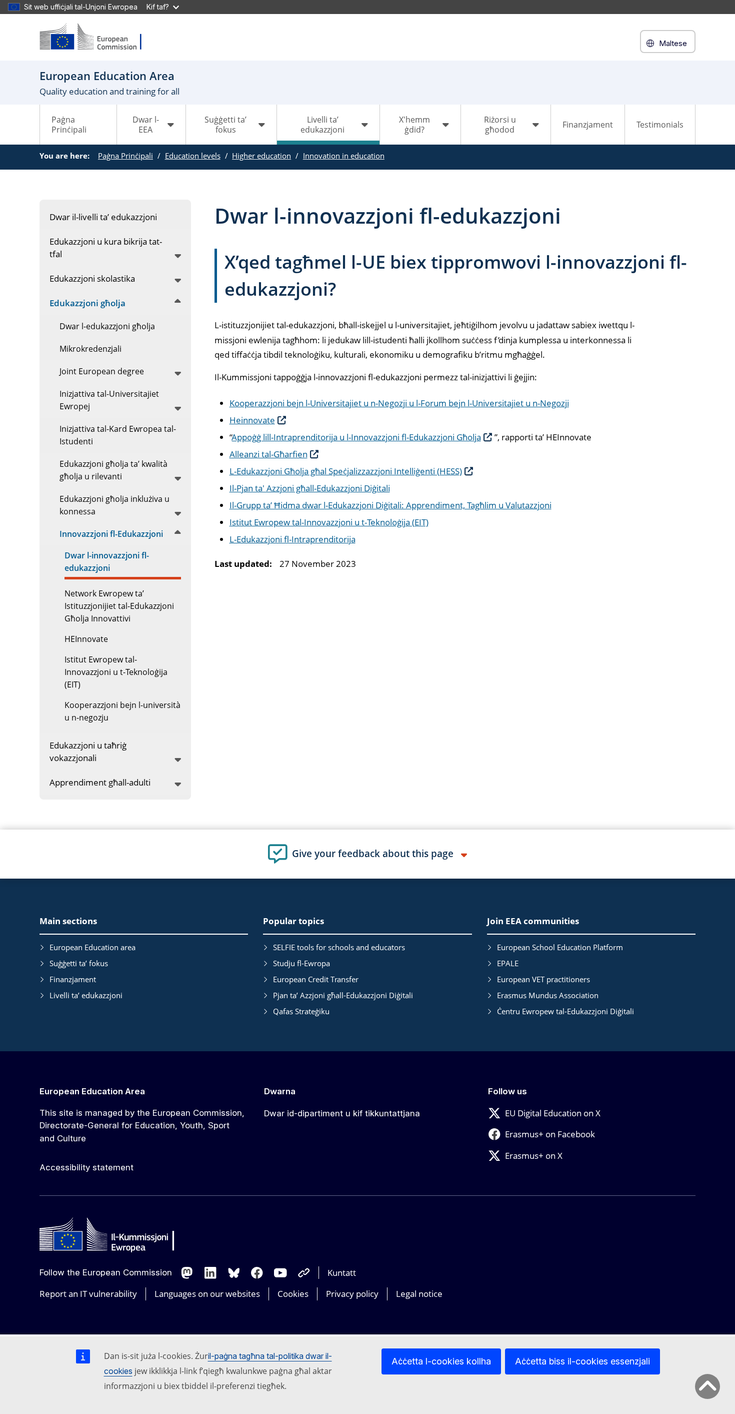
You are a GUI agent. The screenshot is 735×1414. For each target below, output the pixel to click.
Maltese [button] (673, 43)
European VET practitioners (543, 979)
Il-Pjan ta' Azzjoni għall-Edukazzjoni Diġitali (310, 488)
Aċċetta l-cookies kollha (441, 1361)
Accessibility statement (87, 1167)
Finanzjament (587, 124)
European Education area (93, 947)
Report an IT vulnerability (88, 1293)
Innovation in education (343, 156)
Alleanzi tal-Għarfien (269, 454)
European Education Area (92, 1091)
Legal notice (419, 1293)
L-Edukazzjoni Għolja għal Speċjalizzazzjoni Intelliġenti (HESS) (346, 471)
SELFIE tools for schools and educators (339, 947)
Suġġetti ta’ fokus (79, 963)
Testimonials (660, 124)
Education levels (192, 156)
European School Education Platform (560, 947)
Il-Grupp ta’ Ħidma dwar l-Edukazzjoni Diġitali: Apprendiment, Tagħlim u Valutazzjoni (391, 505)
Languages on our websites (207, 1293)
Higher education (261, 156)
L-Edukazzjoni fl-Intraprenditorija (293, 539)
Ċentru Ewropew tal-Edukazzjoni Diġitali (565, 1011)
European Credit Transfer (315, 979)
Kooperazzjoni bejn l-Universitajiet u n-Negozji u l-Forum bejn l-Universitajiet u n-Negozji (399, 403)
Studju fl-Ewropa (301, 963)
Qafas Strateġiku (301, 1011)
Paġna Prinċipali (69, 124)
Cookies (293, 1293)
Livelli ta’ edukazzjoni (86, 995)
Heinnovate (252, 420)
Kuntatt (342, 1272)
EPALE (507, 963)
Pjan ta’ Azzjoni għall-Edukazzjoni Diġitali (343, 995)
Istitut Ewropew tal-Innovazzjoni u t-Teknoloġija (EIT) (329, 522)
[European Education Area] (97, 37)
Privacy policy (352, 1293)
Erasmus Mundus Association (547, 995)
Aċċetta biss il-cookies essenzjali (582, 1361)
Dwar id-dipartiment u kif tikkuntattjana (342, 1113)
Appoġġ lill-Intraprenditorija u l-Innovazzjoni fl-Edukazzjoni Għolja (356, 437)
